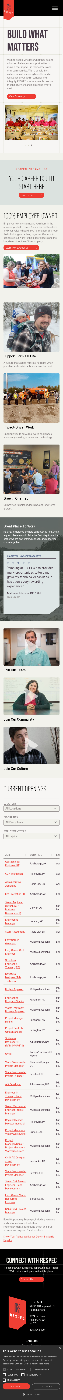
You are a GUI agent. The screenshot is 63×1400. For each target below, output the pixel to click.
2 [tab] (13, 563)
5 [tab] (29, 563)
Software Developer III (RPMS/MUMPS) (14, 1042)
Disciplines (11, 817)
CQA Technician (14, 873)
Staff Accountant (15, 931)
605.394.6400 (37, 1329)
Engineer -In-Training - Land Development (13, 1096)
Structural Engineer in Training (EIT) (12, 964)
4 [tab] (23, 563)
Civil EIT (9, 1053)
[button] (28, 145)
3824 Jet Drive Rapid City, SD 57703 (38, 1320)
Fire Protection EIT (15, 894)
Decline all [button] (46, 1386)
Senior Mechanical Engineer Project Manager (15, 1110)
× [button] (60, 1348)
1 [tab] (8, 563)
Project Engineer (14, 989)
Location (36, 855)
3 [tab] (18, 563)
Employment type (15, 831)
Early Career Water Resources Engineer (15, 1199)
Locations (10, 803)
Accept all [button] (16, 1386)
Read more (44, 1363)
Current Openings (31, 1345)
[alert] (31, 1372)
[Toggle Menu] (55, 8)
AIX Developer (13, 1084)
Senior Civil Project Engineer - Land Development (15, 1185)
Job (7, 855)
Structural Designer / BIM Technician (13, 978)
